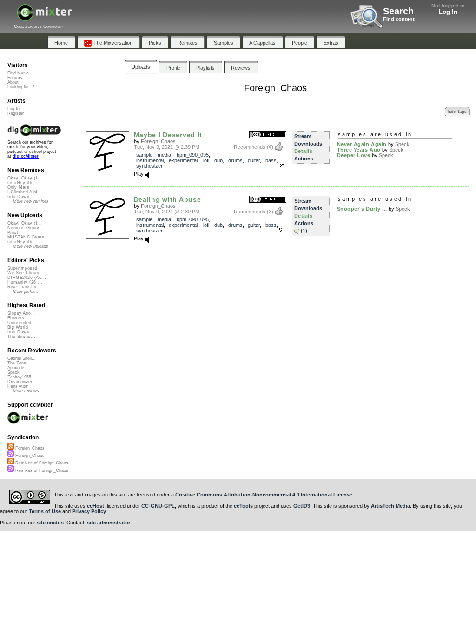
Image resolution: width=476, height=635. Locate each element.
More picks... (26, 291)
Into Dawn (18, 196)
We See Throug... (26, 273)
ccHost (95, 506)
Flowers (15, 318)
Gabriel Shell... (21, 358)
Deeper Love (353, 155)
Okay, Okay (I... (24, 178)
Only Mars (18, 187)
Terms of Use (45, 511)
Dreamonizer (19, 381)
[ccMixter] (44, 17)
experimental (183, 160)
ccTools (243, 506)
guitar (254, 160)
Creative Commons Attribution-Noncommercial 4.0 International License (263, 494)
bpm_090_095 (193, 155)
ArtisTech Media (390, 506)
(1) (304, 230)
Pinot (12, 232)
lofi (206, 160)
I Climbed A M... (24, 192)
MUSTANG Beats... (28, 237)
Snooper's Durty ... (362, 209)
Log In (448, 11)
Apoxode (15, 367)
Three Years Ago (359, 149)
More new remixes (31, 201)
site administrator (108, 522)
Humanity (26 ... (24, 282)
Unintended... (21, 322)
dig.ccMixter (26, 156)
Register (15, 113)
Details (303, 151)
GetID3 (301, 506)
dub (218, 160)
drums (235, 160)
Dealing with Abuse (167, 199)
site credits (50, 522)
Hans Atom (18, 386)
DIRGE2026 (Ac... (26, 277)
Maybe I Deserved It (168, 135)
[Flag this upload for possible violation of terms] (281, 166)
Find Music (18, 73)
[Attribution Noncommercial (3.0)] (267, 135)
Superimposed (22, 268)
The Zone (16, 363)
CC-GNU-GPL (158, 506)
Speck (402, 144)
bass (271, 160)
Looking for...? (21, 87)
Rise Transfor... (24, 286)
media (164, 155)
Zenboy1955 (19, 377)
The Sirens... (21, 336)
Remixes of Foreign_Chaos (41, 463)
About (13, 82)
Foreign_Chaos (158, 141)
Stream (302, 136)
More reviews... (28, 391)
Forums (14, 77)
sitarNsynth (19, 182)
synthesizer (149, 166)
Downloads (308, 143)
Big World (17, 327)
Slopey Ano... (21, 313)
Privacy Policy (89, 511)
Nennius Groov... (25, 227)
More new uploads (30, 246)
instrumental (150, 160)
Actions (303, 158)
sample (144, 155)
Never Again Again (362, 144)
